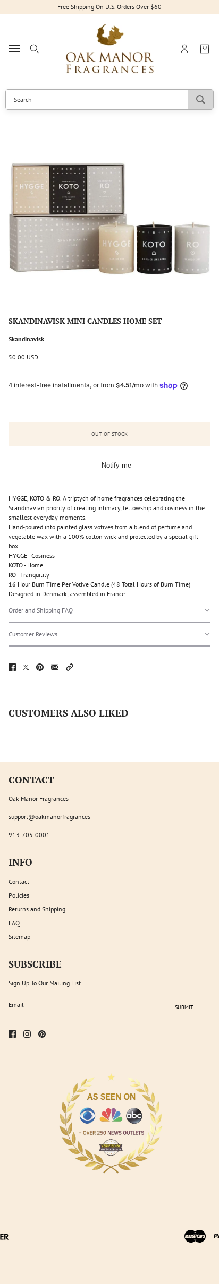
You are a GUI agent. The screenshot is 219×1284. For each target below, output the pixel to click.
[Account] (184, 49)
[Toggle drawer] (14, 48)
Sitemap (19, 937)
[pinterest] (42, 1034)
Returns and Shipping (37, 909)
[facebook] (12, 1034)
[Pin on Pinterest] (40, 667)
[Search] (34, 49)
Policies (19, 895)
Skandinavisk (26, 339)
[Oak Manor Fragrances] (110, 48)
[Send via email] (55, 667)
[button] (109, 611)
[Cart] (204, 49)
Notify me (116, 465)
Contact (19, 881)
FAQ (14, 923)
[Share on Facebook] (12, 667)
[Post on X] (26, 667)
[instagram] (27, 1034)
